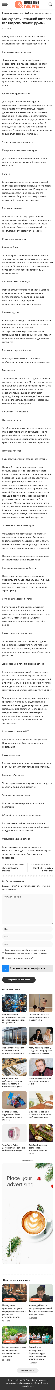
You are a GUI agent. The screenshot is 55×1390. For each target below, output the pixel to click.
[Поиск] (50, 4)
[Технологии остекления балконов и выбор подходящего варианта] (14, 1036)
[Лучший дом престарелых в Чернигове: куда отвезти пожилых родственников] (41, 1335)
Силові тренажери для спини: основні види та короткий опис (39, 1017)
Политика (9, 1300)
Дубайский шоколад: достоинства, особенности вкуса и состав (38, 1149)
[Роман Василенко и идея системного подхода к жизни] (41, 1067)
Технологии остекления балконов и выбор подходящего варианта (13, 1050)
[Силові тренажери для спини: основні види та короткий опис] (41, 1003)
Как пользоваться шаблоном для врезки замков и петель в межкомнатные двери (12, 1082)
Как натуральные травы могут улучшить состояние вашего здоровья (14, 1351)
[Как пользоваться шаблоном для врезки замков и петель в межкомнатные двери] (14, 1067)
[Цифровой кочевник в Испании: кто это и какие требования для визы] (41, 1100)
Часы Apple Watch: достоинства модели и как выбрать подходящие (14, 1148)
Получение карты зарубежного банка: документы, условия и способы (12, 1116)
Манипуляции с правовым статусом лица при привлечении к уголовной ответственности (14, 1311)
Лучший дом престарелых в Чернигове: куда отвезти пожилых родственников (37, 1353)
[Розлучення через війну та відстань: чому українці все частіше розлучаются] (41, 1036)
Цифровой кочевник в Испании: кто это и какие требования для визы (40, 1114)
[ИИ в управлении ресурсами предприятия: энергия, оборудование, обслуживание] (14, 1003)
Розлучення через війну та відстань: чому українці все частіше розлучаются (40, 1050)
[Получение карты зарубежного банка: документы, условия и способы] (14, 1100)
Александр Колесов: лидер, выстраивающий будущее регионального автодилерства (41, 1309)
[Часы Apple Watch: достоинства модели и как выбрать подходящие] (14, 1133)
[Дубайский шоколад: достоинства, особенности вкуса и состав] (41, 1133)
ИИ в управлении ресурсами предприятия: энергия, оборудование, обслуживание (13, 1018)
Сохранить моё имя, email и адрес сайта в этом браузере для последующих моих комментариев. (26, 951)
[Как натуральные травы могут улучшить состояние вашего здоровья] (14, 1335)
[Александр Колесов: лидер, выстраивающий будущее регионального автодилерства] (41, 1293)
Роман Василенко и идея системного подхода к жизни (40, 1081)
